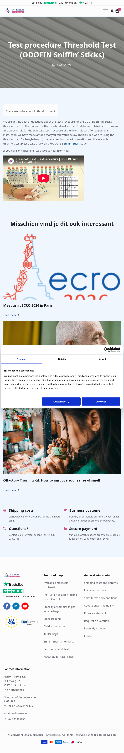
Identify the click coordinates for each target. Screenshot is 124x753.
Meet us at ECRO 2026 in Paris (27, 305)
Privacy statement (95, 613)
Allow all (101, 401)
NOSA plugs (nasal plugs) (59, 656)
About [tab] (102, 359)
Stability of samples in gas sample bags (59, 609)
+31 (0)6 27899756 (14, 719)
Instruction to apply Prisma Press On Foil (60, 597)
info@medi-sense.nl (15, 713)
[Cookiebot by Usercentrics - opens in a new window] (106, 349)
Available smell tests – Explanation (57, 585)
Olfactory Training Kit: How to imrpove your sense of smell (51, 480)
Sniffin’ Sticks (72, 143)
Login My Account (95, 628)
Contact (89, 636)
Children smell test (55, 626)
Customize (59, 401)
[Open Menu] (106, 11)
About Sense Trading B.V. (99, 605)
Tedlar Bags (51, 634)
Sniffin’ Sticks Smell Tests (59, 641)
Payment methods (95, 590)
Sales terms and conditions (100, 598)
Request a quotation (96, 621)
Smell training (52, 619)
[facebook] (6, 606)
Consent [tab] (21, 359)
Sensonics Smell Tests (57, 649)
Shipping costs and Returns (101, 583)
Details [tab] (62, 359)
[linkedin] (16, 606)
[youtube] (25, 606)
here (38, 516)
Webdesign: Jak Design (102, 735)
